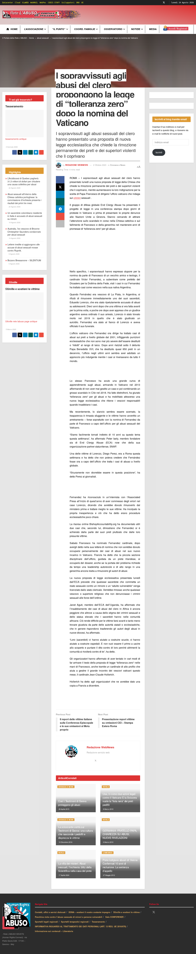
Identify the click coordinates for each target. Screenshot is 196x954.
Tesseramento (14, 106)
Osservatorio (113, 29)
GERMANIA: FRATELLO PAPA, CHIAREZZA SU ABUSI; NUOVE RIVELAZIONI (120, 834)
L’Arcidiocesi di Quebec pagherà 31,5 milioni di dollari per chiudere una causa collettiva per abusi (24, 181)
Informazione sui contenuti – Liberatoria (54, 931)
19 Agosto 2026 (14, 222)
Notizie (135, 29)
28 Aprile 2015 (63, 809)
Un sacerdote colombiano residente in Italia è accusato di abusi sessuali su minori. (25, 215)
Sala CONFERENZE (114, 916)
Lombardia (108, 853)
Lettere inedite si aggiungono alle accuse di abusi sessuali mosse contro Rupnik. (24, 247)
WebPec (43, 3)
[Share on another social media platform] (60, 223)
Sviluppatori (68, 3)
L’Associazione (33, 29)
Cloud (17, 3)
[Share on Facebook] (60, 179)
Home (14, 29)
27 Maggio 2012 (109, 875)
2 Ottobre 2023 (99, 164)
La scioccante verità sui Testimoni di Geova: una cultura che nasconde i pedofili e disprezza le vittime (75, 832)
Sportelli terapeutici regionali (75, 921)
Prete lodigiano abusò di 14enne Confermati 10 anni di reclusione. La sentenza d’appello (120, 865)
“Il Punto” (58, 29)
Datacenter (7, 3)
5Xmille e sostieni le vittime (22, 289)
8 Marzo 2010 (108, 809)
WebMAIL (34, 3)
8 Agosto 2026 (13, 254)
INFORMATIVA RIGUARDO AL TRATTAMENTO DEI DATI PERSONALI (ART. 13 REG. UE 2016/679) (80, 926)
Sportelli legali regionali (46, 921)
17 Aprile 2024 (63, 875)
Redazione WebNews (76, 164)
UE (82, 3)
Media (153, 29)
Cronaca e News (117, 164)
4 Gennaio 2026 (11, 147)
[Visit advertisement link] (105, 250)
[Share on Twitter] (60, 187)
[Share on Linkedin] (60, 194)
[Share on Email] (60, 216)
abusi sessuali (43, 38)
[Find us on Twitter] (164, 2)
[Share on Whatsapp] (60, 201)
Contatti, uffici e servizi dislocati (50, 912)
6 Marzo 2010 (108, 842)
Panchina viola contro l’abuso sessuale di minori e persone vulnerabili (68, 916)
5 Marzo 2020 (10, 329)
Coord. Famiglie (84, 29)
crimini (77, 198)
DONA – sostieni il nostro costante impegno (89, 912)
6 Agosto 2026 (13, 263)
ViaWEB (25, 3)
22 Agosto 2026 (14, 188)
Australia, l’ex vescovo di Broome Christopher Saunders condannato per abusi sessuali (24, 231)
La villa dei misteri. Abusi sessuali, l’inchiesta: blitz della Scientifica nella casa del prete (75, 867)
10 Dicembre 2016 (65, 842)
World (106, 787)
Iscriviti (159, 152)
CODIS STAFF (54, 3)
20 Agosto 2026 (14, 206)
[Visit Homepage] (42, 14)
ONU (77, 3)
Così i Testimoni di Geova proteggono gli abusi (72, 803)
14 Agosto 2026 (14, 238)
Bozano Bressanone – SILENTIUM (24, 260)
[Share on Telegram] (60, 209)
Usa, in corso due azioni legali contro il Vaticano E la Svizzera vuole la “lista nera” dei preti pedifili (120, 799)
